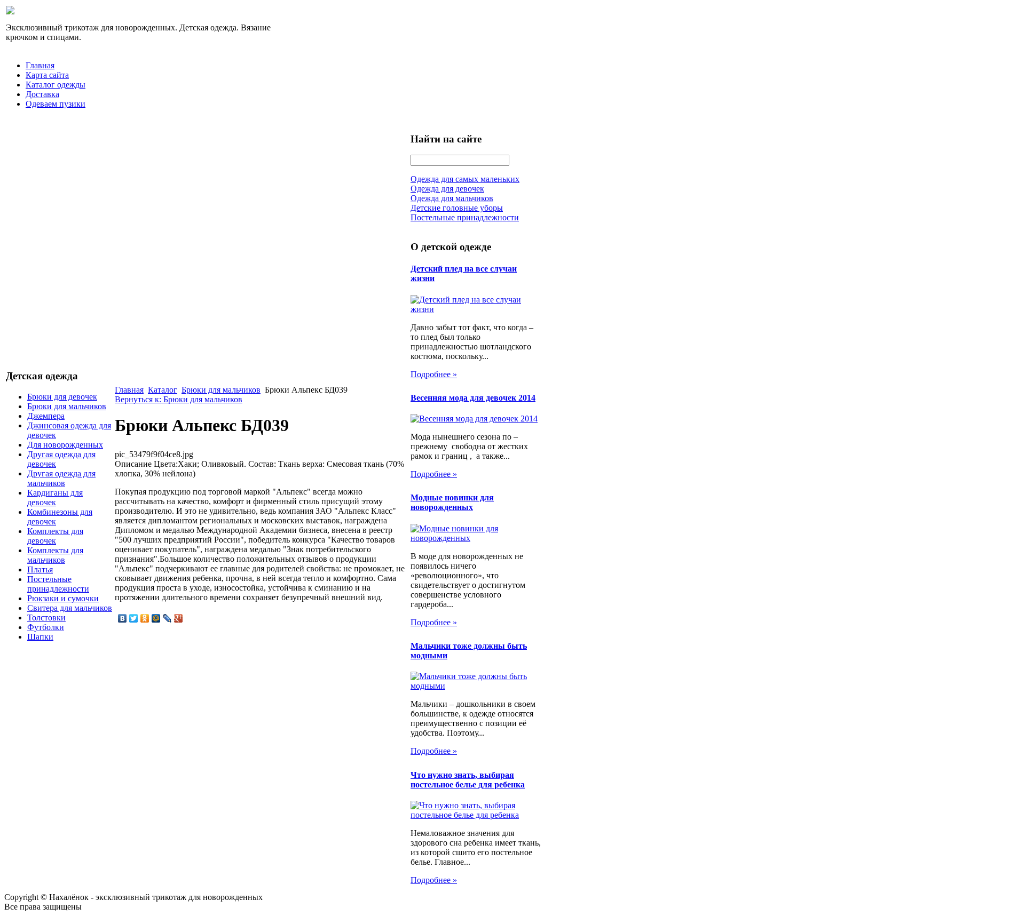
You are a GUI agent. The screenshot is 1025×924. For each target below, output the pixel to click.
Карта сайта (47, 74)
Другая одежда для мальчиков (61, 478)
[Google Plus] (178, 618)
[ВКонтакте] (122, 618)
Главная (40, 65)
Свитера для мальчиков (69, 607)
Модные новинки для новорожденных (452, 502)
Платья (40, 569)
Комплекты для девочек (55, 536)
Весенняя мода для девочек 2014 (473, 397)
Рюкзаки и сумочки (63, 598)
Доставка (42, 94)
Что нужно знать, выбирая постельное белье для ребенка (468, 779)
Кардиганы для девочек (55, 497)
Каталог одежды (55, 84)
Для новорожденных (65, 444)
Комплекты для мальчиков (55, 555)
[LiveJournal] (167, 618)
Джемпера (46, 415)
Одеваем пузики (55, 103)
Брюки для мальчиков (66, 406)
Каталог (162, 389)
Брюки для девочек (62, 396)
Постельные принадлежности (58, 584)
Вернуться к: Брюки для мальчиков (178, 399)
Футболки (45, 627)
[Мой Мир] (156, 618)
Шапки (40, 636)
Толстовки (46, 617)
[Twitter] (133, 618)
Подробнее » (434, 374)
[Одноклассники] (145, 618)
